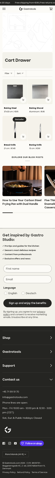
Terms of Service (39, 472)
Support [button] (8, 366)
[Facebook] (3, 443)
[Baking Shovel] (40, 91)
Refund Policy (23, 472)
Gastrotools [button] (11, 352)
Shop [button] (6, 338)
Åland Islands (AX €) (14, 454)
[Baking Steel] (15, 91)
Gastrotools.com (12, 463)
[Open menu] (7, 9)
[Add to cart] (23, 100)
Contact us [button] (11, 379)
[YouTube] (15, 443)
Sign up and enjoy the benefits (27, 303)
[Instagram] (9, 443)
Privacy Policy (9, 472)
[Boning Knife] (40, 128)
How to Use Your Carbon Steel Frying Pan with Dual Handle (21, 202)
